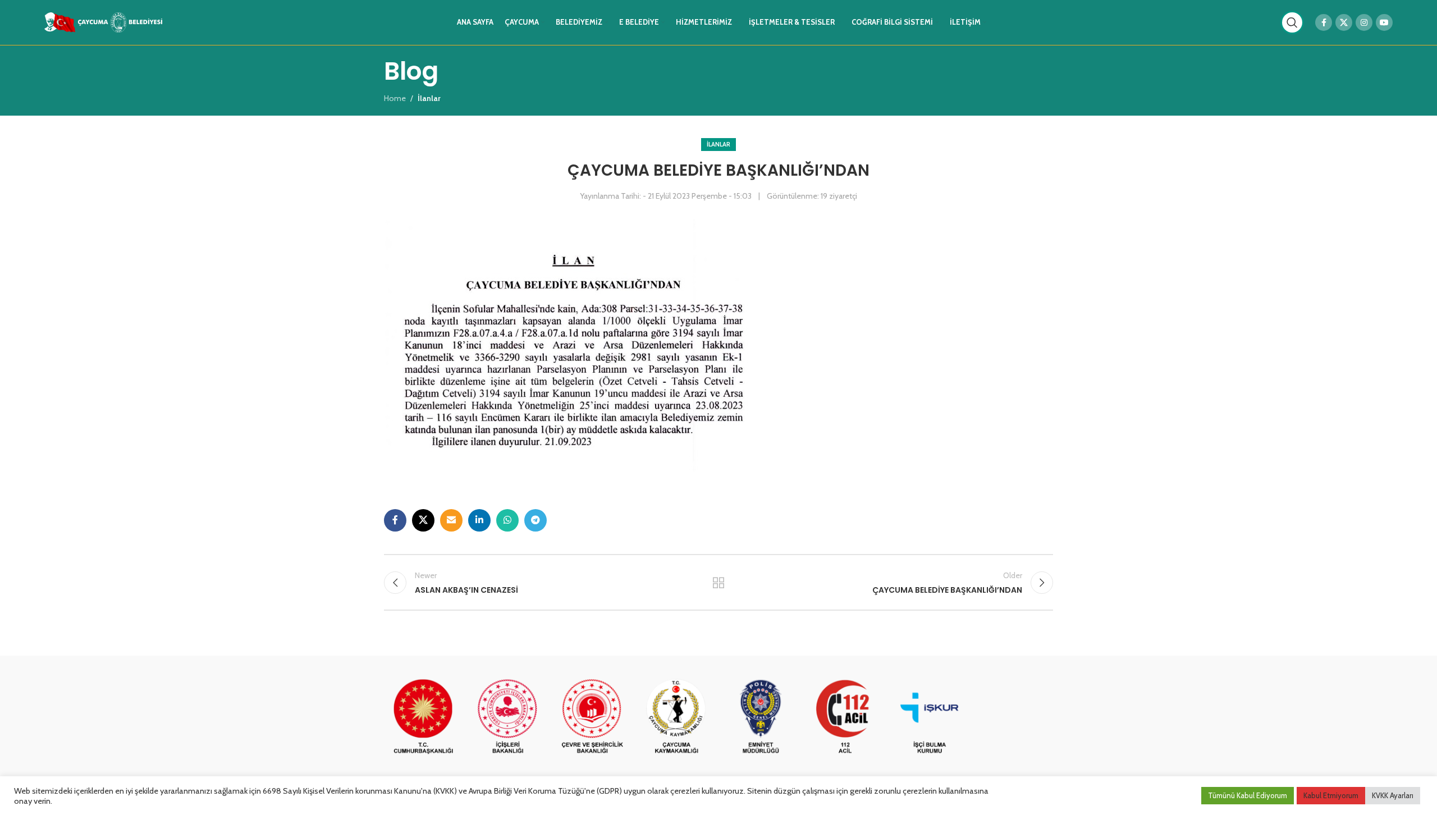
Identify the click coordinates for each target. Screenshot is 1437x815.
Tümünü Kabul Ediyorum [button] (1247, 795)
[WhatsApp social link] (507, 520)
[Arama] (1292, 22)
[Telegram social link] (535, 520)
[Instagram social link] (1364, 22)
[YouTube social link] (1384, 22)
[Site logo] (103, 21)
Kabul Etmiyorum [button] (1330, 795)
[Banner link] (423, 717)
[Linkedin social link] (479, 520)
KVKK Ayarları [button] (1392, 795)
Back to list (719, 582)
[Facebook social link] (1323, 22)
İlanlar (718, 144)
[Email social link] (451, 520)
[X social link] (1343, 22)
